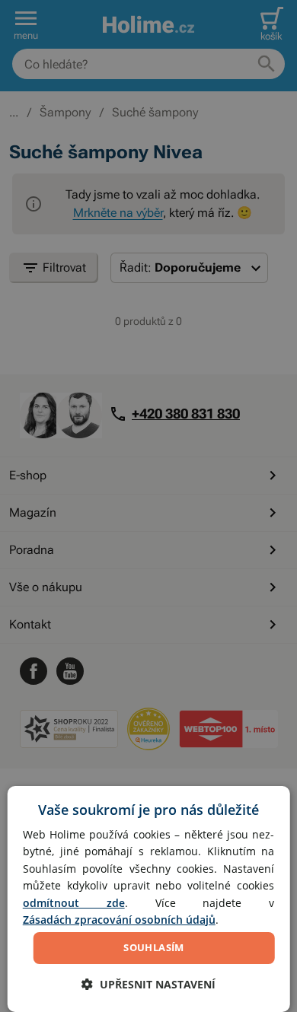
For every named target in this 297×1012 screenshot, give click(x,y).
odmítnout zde (74, 903)
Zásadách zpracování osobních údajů (119, 919)
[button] (148, 984)
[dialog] (149, 899)
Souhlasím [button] (153, 947)
